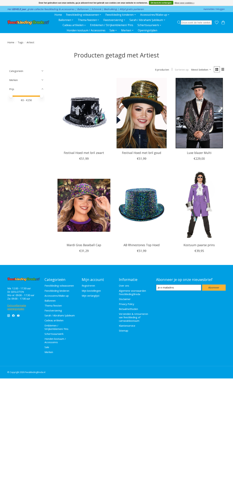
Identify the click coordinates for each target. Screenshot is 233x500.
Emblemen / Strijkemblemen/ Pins (111, 25)
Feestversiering (53, 310)
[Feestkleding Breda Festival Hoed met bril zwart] (83, 113)
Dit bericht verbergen (161, 3)
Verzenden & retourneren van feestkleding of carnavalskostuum (133, 317)
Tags (20, 42)
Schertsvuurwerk (54, 333)
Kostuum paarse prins (199, 245)
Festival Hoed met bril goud (141, 153)
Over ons (124, 285)
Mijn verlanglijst (90, 295)
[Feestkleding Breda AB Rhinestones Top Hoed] (141, 205)
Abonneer (213, 287)
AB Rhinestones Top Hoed (141, 245)
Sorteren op (182, 69)
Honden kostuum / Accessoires (86, 30)
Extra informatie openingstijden (16, 307)
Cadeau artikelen (54, 320)
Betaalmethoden (128, 309)
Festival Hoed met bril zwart (84, 153)
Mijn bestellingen (91, 290)
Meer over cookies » (184, 3)
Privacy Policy (126, 304)
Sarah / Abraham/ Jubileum (60, 315)
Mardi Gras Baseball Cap (84, 245)
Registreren (88, 285)
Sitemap (123, 330)
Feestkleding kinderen (57, 290)
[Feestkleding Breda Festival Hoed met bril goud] (141, 113)
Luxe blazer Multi (199, 153)
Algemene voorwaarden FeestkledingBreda (132, 292)
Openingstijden (147, 30)
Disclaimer (125, 299)
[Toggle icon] (195, 22)
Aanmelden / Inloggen (214, 9)
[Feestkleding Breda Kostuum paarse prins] (199, 205)
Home (58, 15)
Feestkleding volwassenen (59, 285)
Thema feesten (53, 305)
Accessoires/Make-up (57, 295)
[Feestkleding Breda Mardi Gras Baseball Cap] (83, 205)
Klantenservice (127, 325)
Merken (49, 352)
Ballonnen (50, 300)
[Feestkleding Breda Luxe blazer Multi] (199, 113)
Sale (47, 347)
